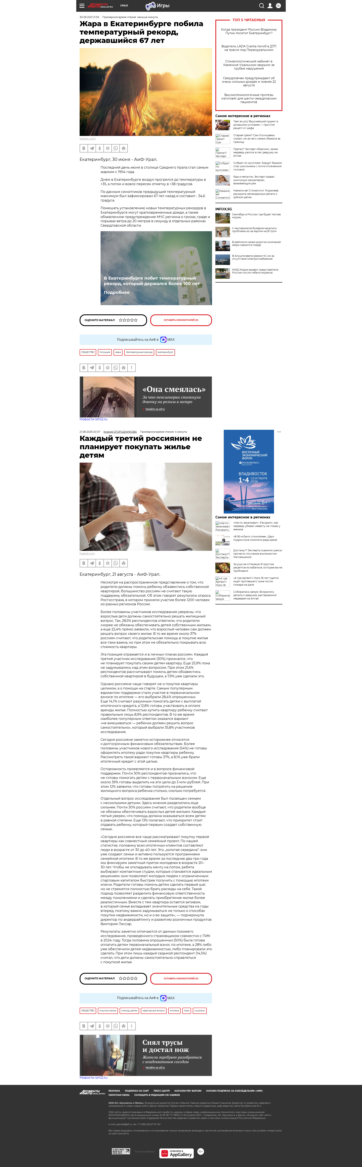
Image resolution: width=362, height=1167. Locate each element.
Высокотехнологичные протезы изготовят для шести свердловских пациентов (249, 98)
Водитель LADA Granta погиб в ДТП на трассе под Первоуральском (249, 48)
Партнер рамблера (145, 1151)
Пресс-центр (162, 1091)
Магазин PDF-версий (188, 1091)
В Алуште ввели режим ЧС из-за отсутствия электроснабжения (253, 257)
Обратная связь (119, 1095)
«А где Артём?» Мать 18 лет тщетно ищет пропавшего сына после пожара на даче (256, 581)
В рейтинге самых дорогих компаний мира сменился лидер (256, 244)
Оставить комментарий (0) (181, 320)
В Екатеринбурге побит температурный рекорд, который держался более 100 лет (152, 281)
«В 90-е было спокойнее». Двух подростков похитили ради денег (255, 538)
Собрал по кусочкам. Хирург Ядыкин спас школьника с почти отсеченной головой (257, 166)
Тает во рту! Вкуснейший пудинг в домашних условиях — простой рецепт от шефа (255, 125)
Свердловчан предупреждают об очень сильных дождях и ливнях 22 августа (249, 81)
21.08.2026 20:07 (90, 431)
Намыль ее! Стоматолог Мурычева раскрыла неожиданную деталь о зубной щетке (255, 194)
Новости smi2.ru (93, 419)
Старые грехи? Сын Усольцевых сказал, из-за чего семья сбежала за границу (256, 138)
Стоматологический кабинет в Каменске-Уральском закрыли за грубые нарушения (248, 65)
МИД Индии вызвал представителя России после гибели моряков (255, 271)
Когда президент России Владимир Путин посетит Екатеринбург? (249, 31)
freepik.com (87, 553)
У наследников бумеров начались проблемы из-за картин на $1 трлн (254, 230)
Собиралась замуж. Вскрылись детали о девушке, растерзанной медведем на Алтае (255, 595)
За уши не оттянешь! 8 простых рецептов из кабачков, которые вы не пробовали (257, 567)
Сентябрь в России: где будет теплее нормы (256, 216)
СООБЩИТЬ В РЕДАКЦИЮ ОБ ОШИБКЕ (157, 1095)
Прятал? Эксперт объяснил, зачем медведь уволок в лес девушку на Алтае (255, 152)
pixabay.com (88, 138)
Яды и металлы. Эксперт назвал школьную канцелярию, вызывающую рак (254, 180)
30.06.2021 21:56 (89, 17)
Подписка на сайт (137, 1091)
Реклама (114, 1091)
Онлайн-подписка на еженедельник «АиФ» (234, 1091)
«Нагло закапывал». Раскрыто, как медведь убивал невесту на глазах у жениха (256, 526)
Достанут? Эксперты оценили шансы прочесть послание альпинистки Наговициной (257, 554)
